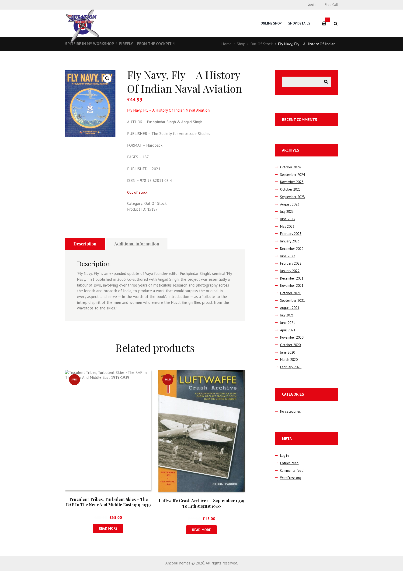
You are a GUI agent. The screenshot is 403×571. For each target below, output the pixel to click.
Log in (284, 455)
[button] (107, 78)
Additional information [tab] (136, 244)
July (287, 211)
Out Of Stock (261, 43)
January (289, 241)
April (287, 330)
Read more (108, 528)
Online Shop (271, 23)
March (289, 359)
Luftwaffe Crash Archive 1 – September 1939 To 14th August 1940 (201, 503)
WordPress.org (290, 477)
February (290, 233)
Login (311, 4)
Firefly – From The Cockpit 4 (147, 43)
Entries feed (289, 463)
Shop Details (299, 23)
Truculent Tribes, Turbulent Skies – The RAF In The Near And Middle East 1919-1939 (108, 502)
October (290, 167)
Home (226, 43)
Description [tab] (84, 244)
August (289, 204)
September (292, 174)
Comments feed (291, 470)
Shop (241, 43)
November (291, 182)
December (291, 248)
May (287, 226)
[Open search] (335, 23)
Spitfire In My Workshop (89, 43)
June (287, 219)
